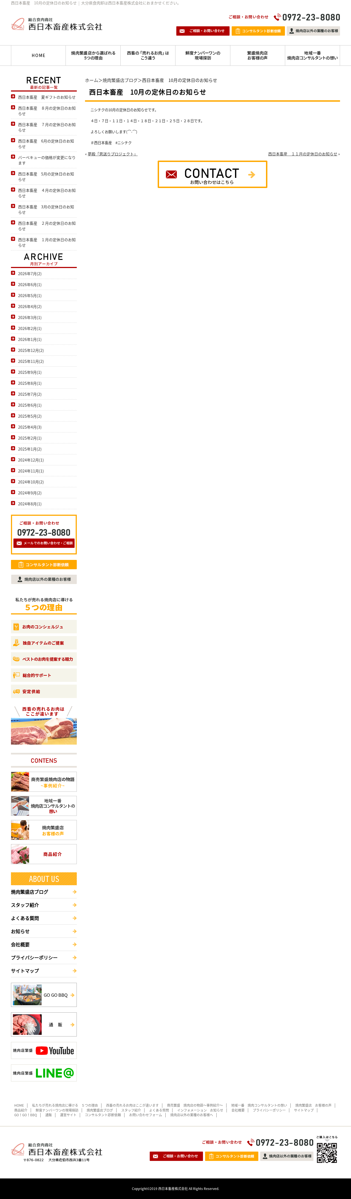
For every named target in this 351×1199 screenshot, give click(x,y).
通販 (48, 1114)
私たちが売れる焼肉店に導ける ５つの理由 (65, 1105)
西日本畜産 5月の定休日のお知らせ (46, 176)
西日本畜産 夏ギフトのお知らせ (47, 97)
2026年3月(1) (30, 317)
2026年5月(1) (30, 295)
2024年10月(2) (31, 482)
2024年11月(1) (31, 471)
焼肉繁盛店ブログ (120, 80)
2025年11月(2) (31, 361)
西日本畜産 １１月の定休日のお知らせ (302, 153)
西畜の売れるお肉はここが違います (132, 1105)
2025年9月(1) (30, 372)
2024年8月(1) (30, 503)
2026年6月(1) (30, 284)
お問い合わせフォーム (145, 1114)
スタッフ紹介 (25, 904)
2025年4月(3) (30, 427)
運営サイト (68, 1114)
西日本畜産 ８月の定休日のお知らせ (47, 110)
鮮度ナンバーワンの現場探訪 (57, 1110)
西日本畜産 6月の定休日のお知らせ (46, 143)
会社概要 (20, 944)
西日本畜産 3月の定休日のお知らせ (46, 209)
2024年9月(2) (30, 492)
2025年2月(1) (30, 438)
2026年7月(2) (30, 273)
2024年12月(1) (31, 460)
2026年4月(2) (30, 306)
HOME (19, 1105)
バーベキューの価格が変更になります (47, 160)
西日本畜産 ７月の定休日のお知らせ (47, 127)
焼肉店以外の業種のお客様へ (191, 1114)
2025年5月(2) (30, 416)
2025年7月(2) (30, 394)
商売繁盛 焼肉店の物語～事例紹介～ (195, 1105)
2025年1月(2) (30, 449)
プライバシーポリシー (34, 957)
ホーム (91, 80)
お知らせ (20, 931)
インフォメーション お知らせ (200, 1110)
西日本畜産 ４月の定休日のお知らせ (47, 192)
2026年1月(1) (30, 339)
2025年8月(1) (30, 383)
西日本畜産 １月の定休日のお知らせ (47, 242)
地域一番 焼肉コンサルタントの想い (259, 1105)
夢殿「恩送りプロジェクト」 (113, 153)
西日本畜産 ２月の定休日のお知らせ (47, 225)
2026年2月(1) (30, 328)
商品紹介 (20, 1110)
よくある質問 (25, 918)
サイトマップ (25, 970)
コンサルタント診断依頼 (103, 1114)
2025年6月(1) (30, 405)
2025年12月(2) (31, 350)
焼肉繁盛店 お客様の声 (313, 1105)
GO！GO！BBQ (25, 1114)
